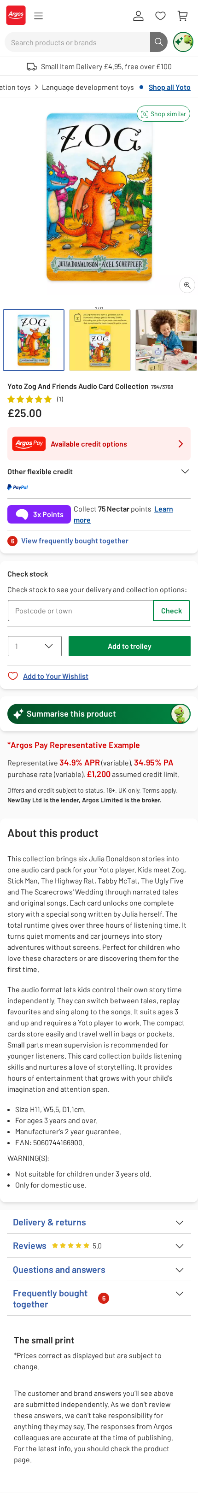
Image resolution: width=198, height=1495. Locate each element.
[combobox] (77, 42)
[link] (99, 538)
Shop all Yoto (170, 86)
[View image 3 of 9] (166, 340)
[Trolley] (182, 16)
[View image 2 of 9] (100, 340)
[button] (163, 114)
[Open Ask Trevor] (183, 42)
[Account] (138, 16)
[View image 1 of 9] (34, 340)
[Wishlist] (160, 16)
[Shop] (38, 16)
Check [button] (171, 610)
